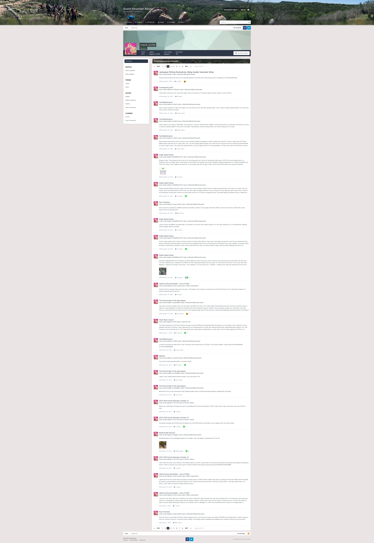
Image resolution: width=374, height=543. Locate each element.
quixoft (175, 358)
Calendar (172, 22)
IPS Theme (126, 538)
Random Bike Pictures (167, 433)
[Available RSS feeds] (248, 533)
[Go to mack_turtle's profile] (156, 73)
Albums (127, 104)
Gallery (139, 22)
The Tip (175, 403)
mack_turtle (162, 74)
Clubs (162, 22)
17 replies (179, 177)
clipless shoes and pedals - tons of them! (174, 284)
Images (127, 96)
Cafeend (176, 89)
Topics (127, 83)
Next (186, 66)
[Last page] (190, 66)
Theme (125, 540)
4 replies (179, 96)
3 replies (178, 81)
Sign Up (243, 10)
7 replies (179, 294)
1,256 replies (181, 113)
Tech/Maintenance (165, 102)
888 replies (180, 213)
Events (127, 117)
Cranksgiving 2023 (166, 87)
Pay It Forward (164, 202)
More (182, 22)
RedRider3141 (177, 157)
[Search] (249, 22)
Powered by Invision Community (242, 539)
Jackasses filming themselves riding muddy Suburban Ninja (186, 72)
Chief (175, 104)
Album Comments (130, 107)
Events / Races (189, 403)
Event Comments (130, 120)
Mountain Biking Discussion (186, 74)
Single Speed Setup (166, 155)
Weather (162, 356)
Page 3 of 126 (199, 66)
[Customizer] (249, 10)
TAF (174, 322)
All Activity (150, 22)
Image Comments (130, 100)
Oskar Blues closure (166, 320)
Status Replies (129, 74)
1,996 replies (179, 451)
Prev (158, 66)
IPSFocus (133, 538)
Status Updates (240, 22)
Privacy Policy (134, 540)
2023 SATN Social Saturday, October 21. (174, 401)
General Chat (186, 322)
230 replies (180, 313)
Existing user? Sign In (231, 10)
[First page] (154, 66)
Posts (127, 87)
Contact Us (142, 540)
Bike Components (192, 286)
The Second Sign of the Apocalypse (172, 300)
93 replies (178, 365)
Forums (129, 22)
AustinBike (176, 302)
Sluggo (175, 435)
